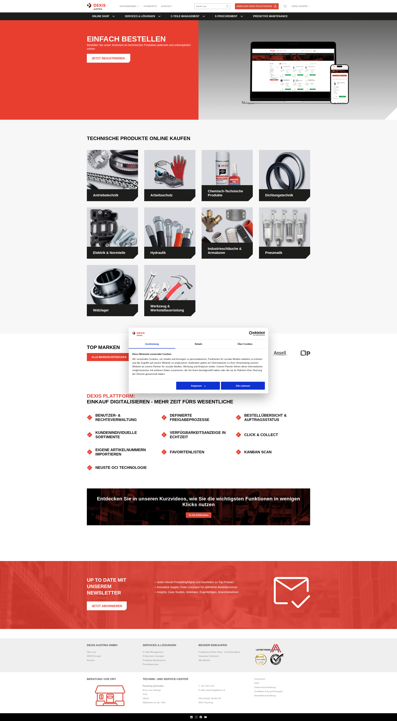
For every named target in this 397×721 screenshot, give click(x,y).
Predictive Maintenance (270, 16)
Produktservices (150, 664)
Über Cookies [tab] (245, 343)
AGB (256, 683)
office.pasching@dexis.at (213, 690)
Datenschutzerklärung (265, 687)
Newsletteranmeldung (265, 695)
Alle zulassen (243, 385)
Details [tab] (198, 343)
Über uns (91, 652)
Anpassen (196, 385)
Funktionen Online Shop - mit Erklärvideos (219, 652)
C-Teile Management (185, 16)
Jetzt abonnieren (106, 606)
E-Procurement (226, 16)
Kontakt (166, 6)
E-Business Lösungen (153, 656)
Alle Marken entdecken (109, 357)
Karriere (91, 660)
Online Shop (100, 16)
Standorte (150, 6)
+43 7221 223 (207, 686)
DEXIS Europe (94, 656)
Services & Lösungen (140, 16)
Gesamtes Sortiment (208, 656)
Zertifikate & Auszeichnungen (268, 691)
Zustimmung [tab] (152, 343)
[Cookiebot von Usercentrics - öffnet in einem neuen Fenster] (251, 333)
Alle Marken (204, 660)
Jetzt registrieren (108, 58)
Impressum (259, 679)
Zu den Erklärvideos (198, 515)
